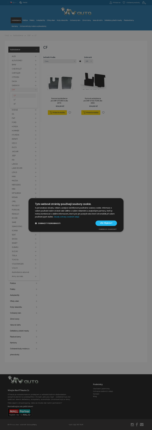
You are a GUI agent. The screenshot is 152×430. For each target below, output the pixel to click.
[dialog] (76, 215)
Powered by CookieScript (108, 229)
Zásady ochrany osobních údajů (66, 216)
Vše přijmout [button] (106, 223)
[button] (48, 223)
